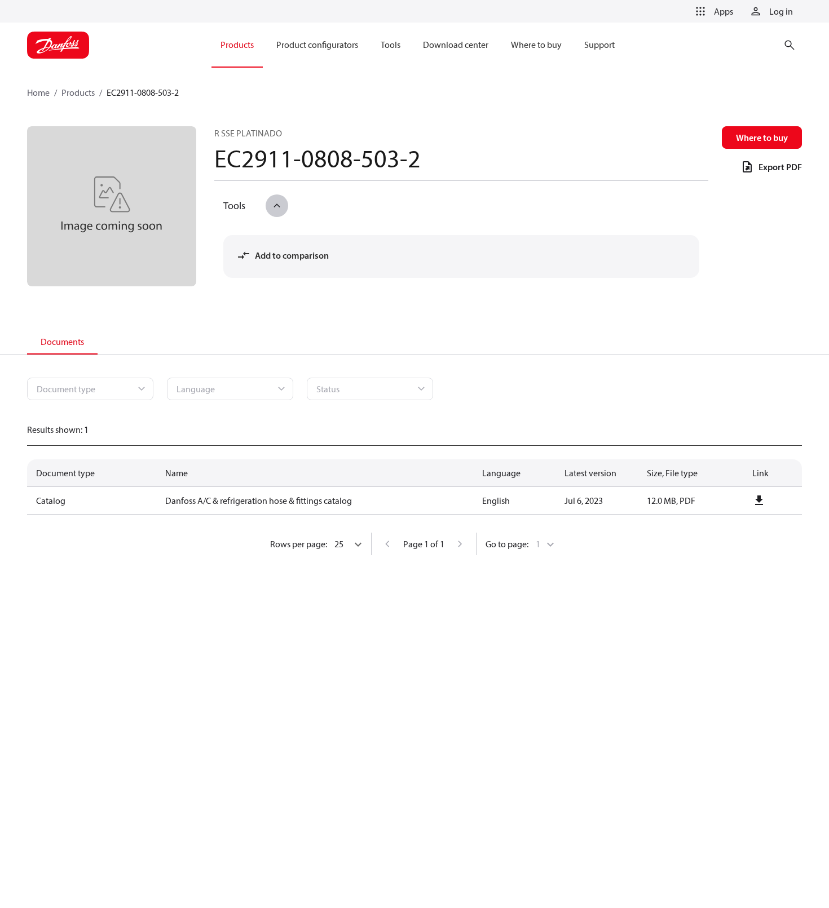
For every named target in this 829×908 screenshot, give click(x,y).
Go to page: (507, 544)
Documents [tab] (62, 341)
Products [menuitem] (237, 44)
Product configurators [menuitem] (317, 44)
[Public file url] (759, 500)
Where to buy (762, 137)
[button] (712, 11)
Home (38, 92)
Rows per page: (298, 544)
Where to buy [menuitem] (536, 44)
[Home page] (58, 45)
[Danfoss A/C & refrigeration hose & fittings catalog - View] (759, 500)
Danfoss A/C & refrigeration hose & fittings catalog (258, 500)
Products (78, 92)
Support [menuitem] (599, 44)
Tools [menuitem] (390, 44)
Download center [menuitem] (455, 44)
